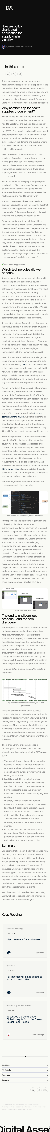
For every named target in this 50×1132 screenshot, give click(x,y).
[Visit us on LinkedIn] (33, 1089)
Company (5, 1080)
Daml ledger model (11, 469)
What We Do (6, 1070)
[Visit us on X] (39, 1089)
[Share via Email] (19, 74)
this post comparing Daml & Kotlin (22, 415)
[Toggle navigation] (42, 7)
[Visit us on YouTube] (45, 1089)
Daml (24, 364)
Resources (6, 1075)
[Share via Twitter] (13, 74)
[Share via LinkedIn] (7, 74)
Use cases (6, 1065)
